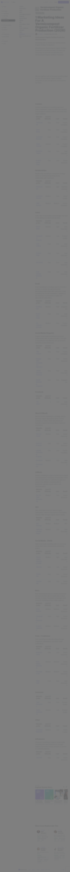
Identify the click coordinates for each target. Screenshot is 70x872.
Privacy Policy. (26, 440)
